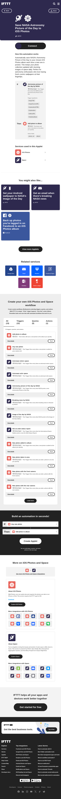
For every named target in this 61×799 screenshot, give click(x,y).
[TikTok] (39, 792)
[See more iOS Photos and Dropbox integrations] (15, 624)
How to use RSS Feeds (44, 760)
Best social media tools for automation (49, 775)
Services (3, 749)
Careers (20, 787)
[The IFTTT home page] (5, 3)
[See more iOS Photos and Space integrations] (45, 616)
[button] (58, 4)
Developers (12, 787)
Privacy (43, 787)
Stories (3, 751)
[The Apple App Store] (25, 780)
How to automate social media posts (48, 772)
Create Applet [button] (30, 541)
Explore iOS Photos (16, 604)
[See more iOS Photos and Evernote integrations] (45, 624)
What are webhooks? (44, 763)
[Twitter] (35, 792)
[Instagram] (27, 792)
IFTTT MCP (4, 757)
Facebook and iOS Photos (23, 749)
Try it (51, 341)
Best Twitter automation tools (46, 751)
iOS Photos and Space (22, 754)
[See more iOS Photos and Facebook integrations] (15, 616)
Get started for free (30, 707)
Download (11, 599)
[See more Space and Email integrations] (30, 668)
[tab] (9, 322)
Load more (30, 500)
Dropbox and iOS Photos (23, 757)
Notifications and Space (22, 769)
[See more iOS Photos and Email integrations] (30, 624)
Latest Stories (43, 746)
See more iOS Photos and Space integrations (30, 574)
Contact (37, 787)
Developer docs (5, 772)
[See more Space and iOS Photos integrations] (15, 676)
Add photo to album (35, 123)
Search (3, 766)
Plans (3, 769)
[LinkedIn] (22, 792)
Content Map (5, 763)
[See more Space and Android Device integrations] (15, 668)
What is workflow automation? (46, 757)
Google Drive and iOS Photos (24, 751)
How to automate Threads (45, 769)
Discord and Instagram (22, 775)
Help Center (4, 760)
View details (10, 341)
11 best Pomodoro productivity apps (48, 766)
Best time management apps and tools (49, 754)
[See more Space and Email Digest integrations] (45, 676)
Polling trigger (17, 349)
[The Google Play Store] (36, 780)
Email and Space (20, 766)
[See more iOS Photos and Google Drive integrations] (30, 616)
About (49, 787)
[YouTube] (31, 792)
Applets (3, 754)
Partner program (28, 787)
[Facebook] (18, 792)
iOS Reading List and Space (24, 772)
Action (15, 336)
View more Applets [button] (30, 249)
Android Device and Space (23, 763)
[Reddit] (44, 792)
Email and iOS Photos (22, 760)
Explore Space (15, 656)
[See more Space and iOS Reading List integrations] (30, 676)
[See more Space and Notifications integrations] (45, 668)
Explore (4, 746)
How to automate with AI (44, 749)
